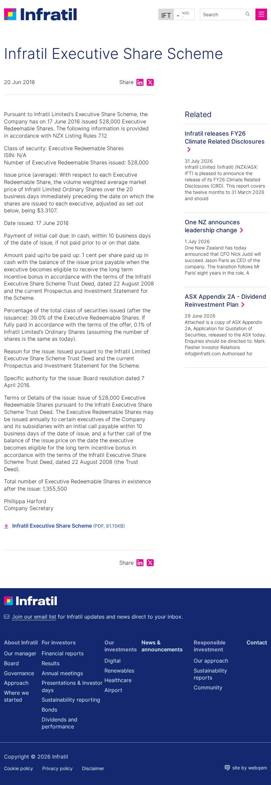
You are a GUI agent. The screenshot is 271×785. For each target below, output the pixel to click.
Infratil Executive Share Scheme (68, 525)
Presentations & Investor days (72, 686)
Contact (257, 642)
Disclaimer (93, 768)
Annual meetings (62, 673)
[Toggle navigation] (261, 14)
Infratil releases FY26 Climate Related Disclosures (225, 137)
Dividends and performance (59, 723)
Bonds (49, 709)
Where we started (16, 696)
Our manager (20, 653)
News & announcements (162, 646)
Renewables (119, 670)
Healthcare (118, 680)
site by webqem (248, 767)
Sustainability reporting (71, 699)
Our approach (211, 660)
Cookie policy (18, 768)
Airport (113, 690)
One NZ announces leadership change (212, 226)
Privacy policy (57, 768)
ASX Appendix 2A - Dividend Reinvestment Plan (225, 300)
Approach (16, 682)
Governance (19, 673)
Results (50, 663)
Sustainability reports (210, 674)
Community (208, 687)
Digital (112, 660)
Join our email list (34, 616)
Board (11, 663)
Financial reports (63, 653)
